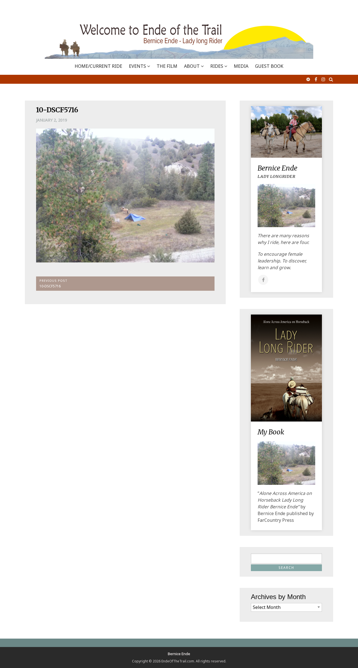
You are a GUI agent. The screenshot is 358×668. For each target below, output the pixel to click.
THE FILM (167, 66)
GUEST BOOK (269, 66)
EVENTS (137, 66)
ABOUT (192, 66)
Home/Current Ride (98, 66)
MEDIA (241, 66)
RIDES (216, 66)
